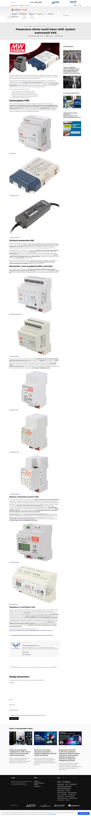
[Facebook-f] (76, 5)
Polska (67, 790)
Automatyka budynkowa (17, 635)
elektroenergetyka (72, 792)
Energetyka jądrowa (73, 798)
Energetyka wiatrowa (70, 796)
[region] (45, 813)
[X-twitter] (78, 5)
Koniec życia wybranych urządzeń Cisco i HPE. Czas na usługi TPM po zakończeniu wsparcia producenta (19, 752)
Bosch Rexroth (61, 790)
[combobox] (71, 15)
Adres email (12, 704)
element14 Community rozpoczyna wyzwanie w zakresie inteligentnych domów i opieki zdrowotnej (45, 752)
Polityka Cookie (52, 814)
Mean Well (40, 635)
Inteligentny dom (30, 635)
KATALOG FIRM (14, 16)
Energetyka (39, 14)
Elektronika (31, 14)
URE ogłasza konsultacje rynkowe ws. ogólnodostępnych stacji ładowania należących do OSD (72, 115)
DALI (25, 635)
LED (66, 784)
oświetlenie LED (71, 794)
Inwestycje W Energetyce (62, 798)
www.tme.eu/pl (25, 652)
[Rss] (80, 5)
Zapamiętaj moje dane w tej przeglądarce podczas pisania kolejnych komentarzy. (27, 715)
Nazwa (11, 699)
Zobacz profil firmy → (27, 654)
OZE (59, 782)
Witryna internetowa (13, 710)
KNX (36, 635)
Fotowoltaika (73, 784)
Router (44, 635)
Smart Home (50, 635)
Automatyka (14, 14)
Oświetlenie (50, 14)
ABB (59, 794)
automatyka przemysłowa (64, 786)
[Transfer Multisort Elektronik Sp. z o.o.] (16, 646)
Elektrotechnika (23, 14)
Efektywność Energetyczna (64, 788)
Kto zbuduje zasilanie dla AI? (71, 93)
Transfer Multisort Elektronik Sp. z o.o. (30, 645)
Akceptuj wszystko (83, 813)
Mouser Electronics (62, 792)
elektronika (61, 784)
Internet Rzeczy (61, 796)
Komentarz (12, 682)
